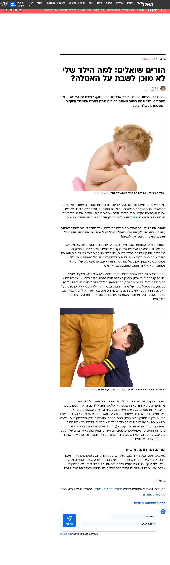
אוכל (82, 3)
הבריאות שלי (128, 10)
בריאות (72, 3)
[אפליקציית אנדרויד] (20, 10)
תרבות (109, 3)
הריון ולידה (99, 10)
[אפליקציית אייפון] (16, 10)
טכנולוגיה (50, 3)
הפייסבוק (96, 217)
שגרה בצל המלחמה (69, 10)
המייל (134, 217)
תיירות (62, 3)
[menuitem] (128, 4)
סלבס (99, 3)
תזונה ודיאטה (113, 10)
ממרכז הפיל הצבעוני (108, 489)
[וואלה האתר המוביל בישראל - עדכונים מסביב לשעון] (147, 4)
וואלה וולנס (87, 10)
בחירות (119, 3)
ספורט (130, 3)
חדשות (140, 10)
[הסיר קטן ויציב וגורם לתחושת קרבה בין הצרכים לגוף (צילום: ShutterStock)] (113, 153)
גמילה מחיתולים (151, 495)
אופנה (39, 3)
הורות (163, 495)
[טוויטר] (11, 10)
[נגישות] (4, 4)
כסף (91, 3)
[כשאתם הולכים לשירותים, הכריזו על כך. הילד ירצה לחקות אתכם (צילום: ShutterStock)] (113, 350)
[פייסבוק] (6, 10)
